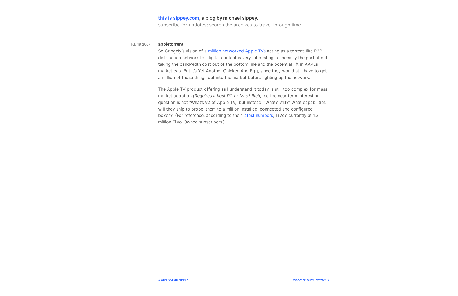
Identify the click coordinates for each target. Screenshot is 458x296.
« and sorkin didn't (173, 280)
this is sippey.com (178, 18)
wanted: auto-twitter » (311, 280)
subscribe (169, 25)
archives (243, 25)
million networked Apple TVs (237, 51)
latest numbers (258, 115)
